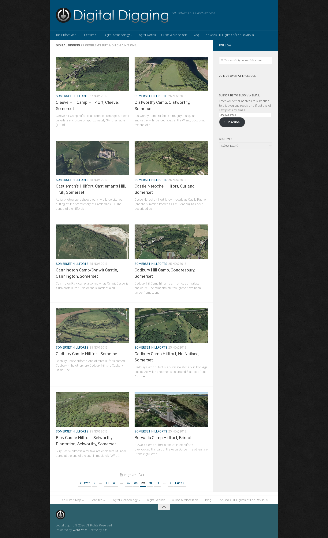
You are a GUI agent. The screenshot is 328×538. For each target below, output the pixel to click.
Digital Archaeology (117, 35)
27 (128, 483)
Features (90, 35)
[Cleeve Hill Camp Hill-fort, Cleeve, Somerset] (92, 74)
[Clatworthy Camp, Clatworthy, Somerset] (171, 74)
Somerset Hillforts (72, 96)
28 (135, 483)
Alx (105, 530)
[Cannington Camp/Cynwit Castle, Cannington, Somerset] (92, 241)
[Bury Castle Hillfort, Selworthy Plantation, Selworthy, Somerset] (92, 409)
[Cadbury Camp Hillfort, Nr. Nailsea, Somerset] (171, 325)
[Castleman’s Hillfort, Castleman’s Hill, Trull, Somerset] (92, 158)
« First (85, 483)
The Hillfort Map (66, 35)
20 (114, 483)
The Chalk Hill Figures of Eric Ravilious (229, 35)
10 (107, 483)
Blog (196, 35)
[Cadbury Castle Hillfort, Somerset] (92, 325)
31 (157, 483)
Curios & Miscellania (174, 35)
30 (150, 483)
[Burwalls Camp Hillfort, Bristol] (171, 409)
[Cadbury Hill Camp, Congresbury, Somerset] (171, 241)
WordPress (80, 530)
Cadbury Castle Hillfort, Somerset (87, 353)
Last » (179, 483)
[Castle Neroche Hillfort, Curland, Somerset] (171, 158)
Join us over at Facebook (237, 75)
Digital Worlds (147, 35)
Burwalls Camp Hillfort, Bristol (163, 437)
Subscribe (232, 122)
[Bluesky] (270, 44)
